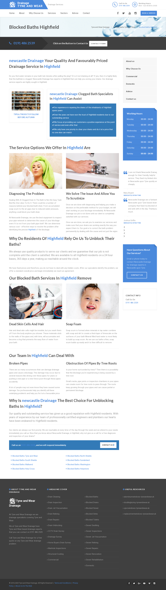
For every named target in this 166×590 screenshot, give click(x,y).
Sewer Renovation (93, 554)
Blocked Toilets (92, 520)
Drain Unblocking (55, 525)
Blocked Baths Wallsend (22, 464)
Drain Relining (53, 514)
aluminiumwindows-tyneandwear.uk (139, 497)
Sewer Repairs (92, 548)
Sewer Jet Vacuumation (96, 537)
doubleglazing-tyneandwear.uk (137, 502)
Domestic (130, 84)
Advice (75, 13)
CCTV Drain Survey (56, 531)
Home (12, 13)
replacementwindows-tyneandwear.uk (140, 514)
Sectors (64, 13)
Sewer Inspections (94, 531)
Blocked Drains (92, 502)
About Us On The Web (23, 586)
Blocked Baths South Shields (24, 460)
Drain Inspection (55, 502)
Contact (86, 13)
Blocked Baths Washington (78, 464)
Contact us (131, 99)
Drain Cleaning (54, 497)
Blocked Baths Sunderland (78, 460)
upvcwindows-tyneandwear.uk (136, 508)
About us (130, 61)
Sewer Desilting (92, 525)
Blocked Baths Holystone (78, 469)
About (21, 13)
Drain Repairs (53, 520)
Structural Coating (56, 554)
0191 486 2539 (124, 6)
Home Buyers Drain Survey (59, 542)
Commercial (131, 76)
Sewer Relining (92, 542)
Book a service (148, 13)
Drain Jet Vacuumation (58, 508)
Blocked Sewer (92, 508)
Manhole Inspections (57, 548)
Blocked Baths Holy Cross (23, 469)
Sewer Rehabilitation (94, 560)
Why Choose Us (36, 13)
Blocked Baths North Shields (79, 456)
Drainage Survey (55, 537)
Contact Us (107, 445)
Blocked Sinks (92, 514)
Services (52, 13)
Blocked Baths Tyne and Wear (25, 456)
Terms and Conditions (62, 583)
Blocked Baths (92, 497)
